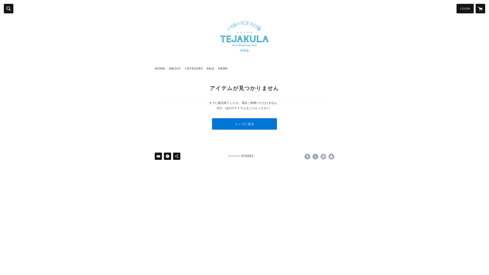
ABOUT (175, 68)
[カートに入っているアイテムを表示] (480, 8)
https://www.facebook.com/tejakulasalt (307, 156)
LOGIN (465, 8)
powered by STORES (241, 155)
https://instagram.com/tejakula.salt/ (323, 156)
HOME (160, 68)
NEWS (223, 68)
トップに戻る (244, 124)
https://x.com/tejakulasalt (315, 156)
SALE (210, 68)
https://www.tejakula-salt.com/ (331, 156)
